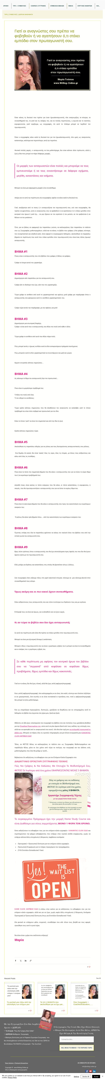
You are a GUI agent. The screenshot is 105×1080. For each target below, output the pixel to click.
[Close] (102, 1076)
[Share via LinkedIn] (26, 961)
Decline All (85, 1076)
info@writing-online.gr (89, 1066)
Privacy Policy (12, 1077)
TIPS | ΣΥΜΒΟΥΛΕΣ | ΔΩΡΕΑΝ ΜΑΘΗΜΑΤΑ (18, 14)
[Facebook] (86, 1071)
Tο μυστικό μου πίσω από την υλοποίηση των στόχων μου (19, 1003)
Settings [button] (76, 1076)
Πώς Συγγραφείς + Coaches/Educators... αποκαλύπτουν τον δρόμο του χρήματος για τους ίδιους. (85, 1003)
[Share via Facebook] (16, 961)
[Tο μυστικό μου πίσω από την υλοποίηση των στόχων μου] (19, 990)
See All (98, 978)
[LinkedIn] (94, 1071)
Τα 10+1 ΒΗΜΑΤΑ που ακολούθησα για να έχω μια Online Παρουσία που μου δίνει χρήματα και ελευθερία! (51, 1003)
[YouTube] (90, 1071)
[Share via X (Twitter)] (21, 961)
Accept (96, 1076)
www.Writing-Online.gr (21, 1067)
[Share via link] (31, 961)
